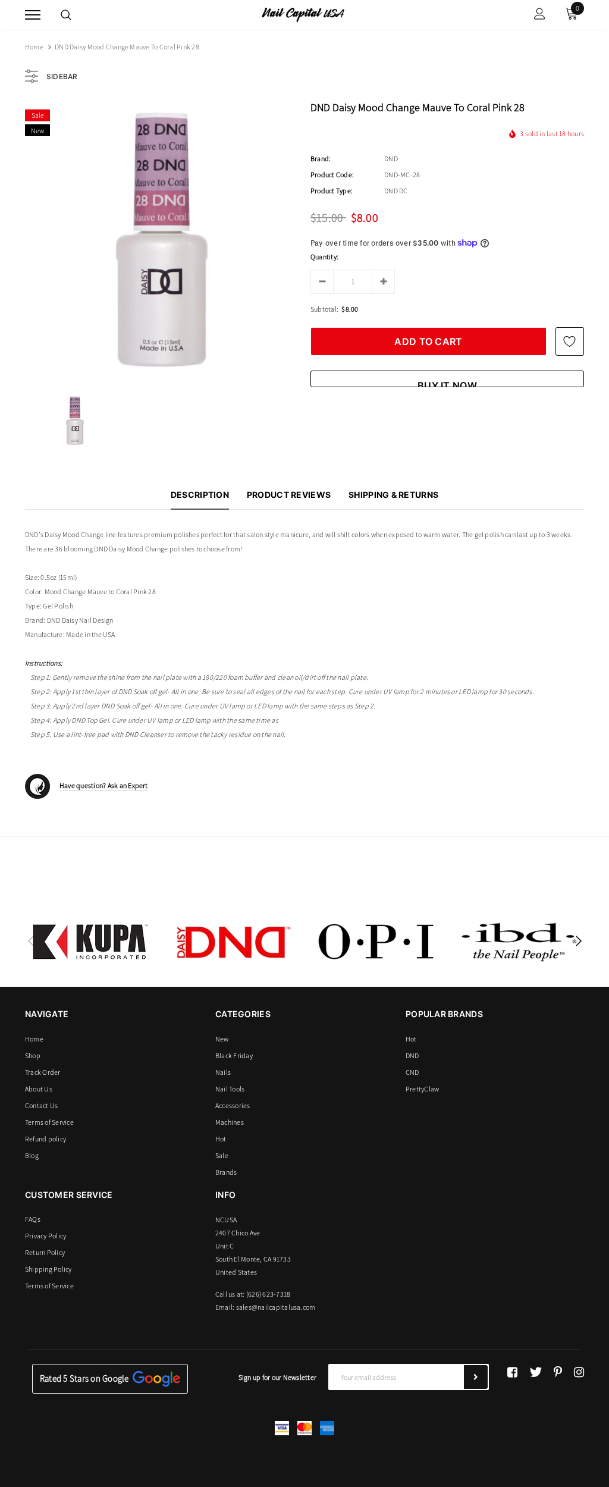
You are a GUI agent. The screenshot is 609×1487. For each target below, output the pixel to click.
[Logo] (303, 13)
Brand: (320, 158)
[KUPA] (90, 941)
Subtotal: (324, 309)
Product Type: (331, 190)
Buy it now (447, 383)
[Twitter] (535, 1372)
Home (34, 46)
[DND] (233, 941)
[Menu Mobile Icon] (32, 15)
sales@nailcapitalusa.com (276, 1307)
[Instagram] (579, 1372)
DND (391, 158)
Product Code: (332, 174)
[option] (162, 240)
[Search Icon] (66, 15)
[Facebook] (512, 1372)
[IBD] (518, 941)
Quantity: (324, 256)
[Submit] (476, 1377)
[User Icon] (539, 15)
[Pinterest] (558, 1372)
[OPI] (375, 941)
